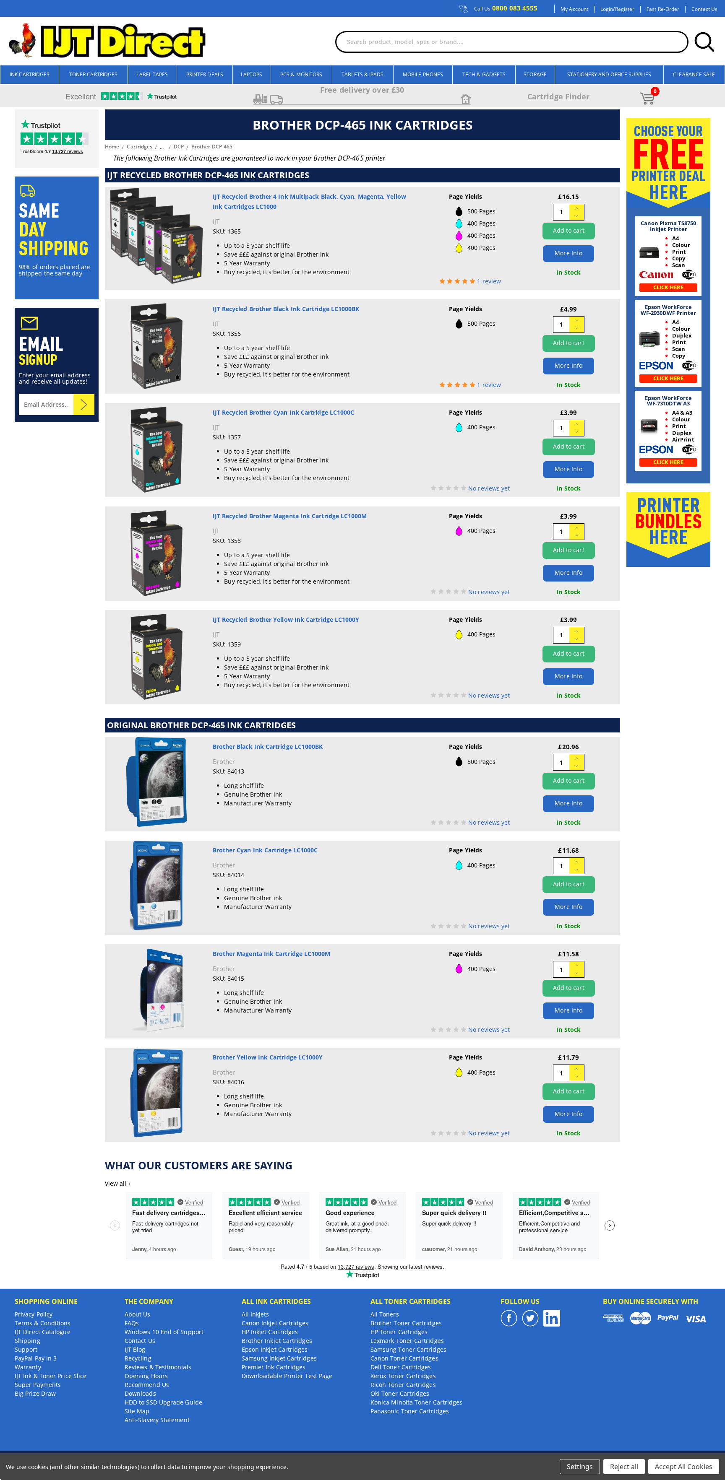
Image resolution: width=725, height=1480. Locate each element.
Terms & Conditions (42, 1323)
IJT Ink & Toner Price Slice (50, 1376)
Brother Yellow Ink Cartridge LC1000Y (268, 1057)
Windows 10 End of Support (164, 1332)
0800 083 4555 (506, 8)
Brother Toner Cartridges (406, 1323)
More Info (568, 253)
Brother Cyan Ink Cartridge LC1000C (265, 850)
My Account (574, 9)
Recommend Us (147, 1385)
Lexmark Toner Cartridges (407, 1341)
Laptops (252, 74)
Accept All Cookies (683, 1466)
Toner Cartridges (93, 74)
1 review (489, 281)
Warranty (28, 1367)
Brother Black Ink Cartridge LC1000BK (268, 746)
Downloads (140, 1393)
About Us (138, 1314)
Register (625, 9)
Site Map (137, 1411)
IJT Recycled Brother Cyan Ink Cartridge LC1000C (284, 412)
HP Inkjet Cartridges (270, 1332)
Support (26, 1349)
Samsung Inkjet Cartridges (279, 1358)
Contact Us (704, 9)
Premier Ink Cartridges (274, 1367)
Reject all (624, 1466)
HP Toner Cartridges (399, 1332)
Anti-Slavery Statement (157, 1420)
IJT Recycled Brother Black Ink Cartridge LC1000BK (286, 309)
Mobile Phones (423, 74)
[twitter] (530, 1318)
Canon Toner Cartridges (404, 1358)
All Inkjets (255, 1314)
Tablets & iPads (362, 74)
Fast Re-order (663, 9)
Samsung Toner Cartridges (408, 1349)
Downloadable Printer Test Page (287, 1376)
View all (117, 1183)
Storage (535, 74)
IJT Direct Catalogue (42, 1332)
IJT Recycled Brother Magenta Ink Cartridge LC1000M (290, 516)
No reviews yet (489, 488)
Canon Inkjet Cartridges (275, 1323)
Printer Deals (204, 74)
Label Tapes (152, 74)
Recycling (138, 1358)
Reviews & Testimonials (158, 1367)
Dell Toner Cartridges (400, 1367)
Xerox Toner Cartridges (403, 1376)
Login (606, 9)
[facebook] (509, 1318)
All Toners (384, 1314)
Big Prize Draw (35, 1393)
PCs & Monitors (301, 74)
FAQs (132, 1323)
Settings (580, 1466)
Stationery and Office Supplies (609, 74)
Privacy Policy (33, 1314)
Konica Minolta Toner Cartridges (416, 1402)
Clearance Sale (694, 74)
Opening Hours (146, 1376)
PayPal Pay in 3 (36, 1358)
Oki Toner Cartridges (400, 1393)
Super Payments (38, 1385)
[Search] (704, 42)
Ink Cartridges (30, 74)
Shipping (27, 1341)
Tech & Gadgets (484, 74)
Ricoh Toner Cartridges (403, 1385)
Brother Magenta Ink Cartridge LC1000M (272, 954)
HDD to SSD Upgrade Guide (163, 1402)
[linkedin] (551, 1318)
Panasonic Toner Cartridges (409, 1411)
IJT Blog (135, 1349)
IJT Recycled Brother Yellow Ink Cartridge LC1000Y (286, 619)
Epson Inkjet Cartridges (275, 1349)
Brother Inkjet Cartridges (277, 1341)
